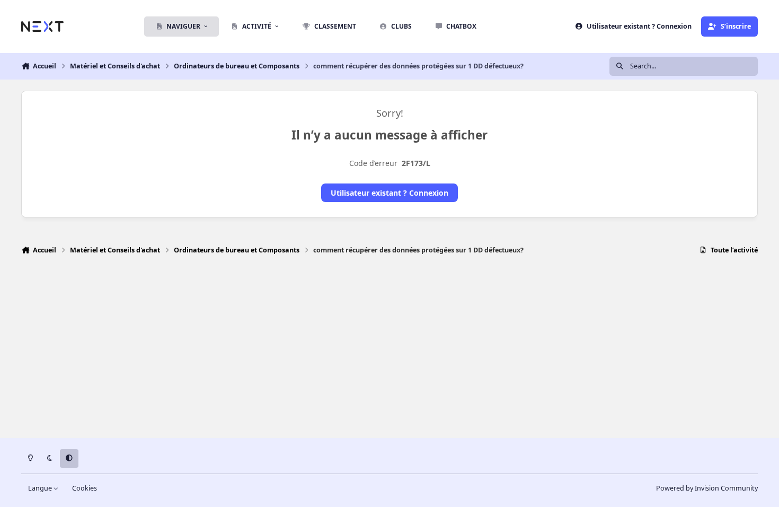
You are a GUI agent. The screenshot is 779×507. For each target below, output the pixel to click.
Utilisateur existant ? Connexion (389, 193)
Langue (41, 488)
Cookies (84, 488)
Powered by (707, 488)
